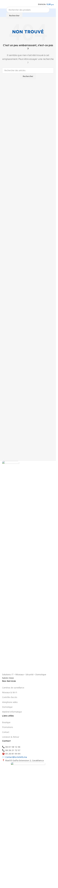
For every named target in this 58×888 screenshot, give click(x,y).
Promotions (7, 727)
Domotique (7, 707)
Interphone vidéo (10, 702)
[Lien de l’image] (10, 566)
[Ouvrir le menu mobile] (3, 4)
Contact (5, 732)
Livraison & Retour (10, 737)
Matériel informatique (12, 711)
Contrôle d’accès (9, 697)
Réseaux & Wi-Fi (9, 692)
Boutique (6, 722)
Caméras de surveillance (13, 687)
